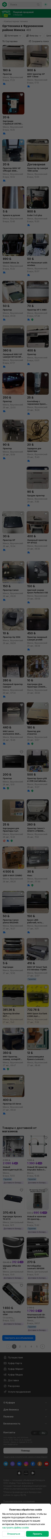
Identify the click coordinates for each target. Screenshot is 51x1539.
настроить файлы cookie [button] (15, 1527)
